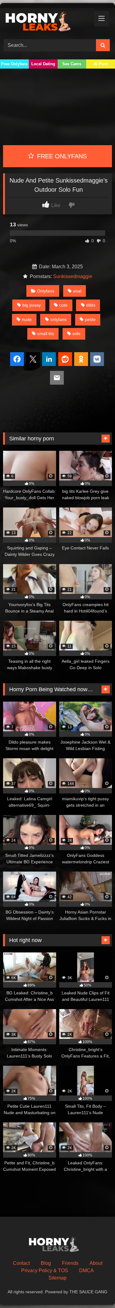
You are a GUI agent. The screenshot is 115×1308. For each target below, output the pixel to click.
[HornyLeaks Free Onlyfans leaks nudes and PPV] (47, 22)
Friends (70, 1263)
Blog (46, 1263)
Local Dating (43, 64)
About (96, 1263)
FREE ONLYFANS (61, 156)
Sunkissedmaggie (72, 276)
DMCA (86, 1270)
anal (77, 290)
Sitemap (57, 1277)
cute (63, 305)
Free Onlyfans (14, 64)
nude (27, 319)
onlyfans (58, 319)
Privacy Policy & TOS (44, 1270)
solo (76, 333)
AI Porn (101, 64)
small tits (45, 333)
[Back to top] (96, 1290)
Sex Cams (71, 64)
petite (90, 319)
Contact (21, 1263)
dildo (90, 305)
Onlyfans (45, 290)
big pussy (31, 305)
